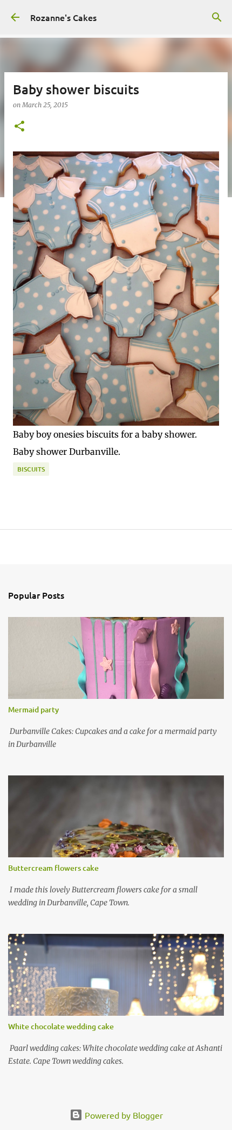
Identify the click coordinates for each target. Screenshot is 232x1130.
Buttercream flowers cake (53, 868)
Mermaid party (33, 709)
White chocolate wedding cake (61, 1026)
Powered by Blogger (123, 1115)
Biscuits (31, 469)
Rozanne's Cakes (63, 17)
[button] (19, 127)
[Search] (216, 17)
